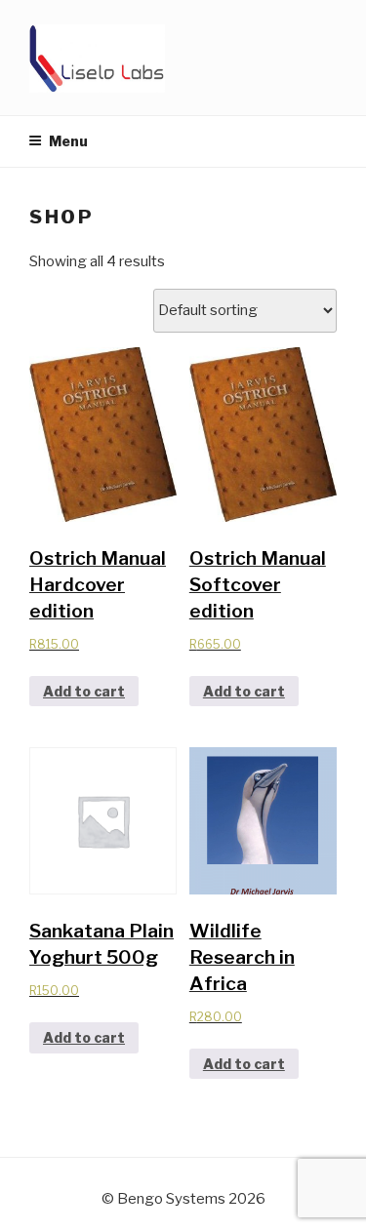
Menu (68, 141)
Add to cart (84, 691)
